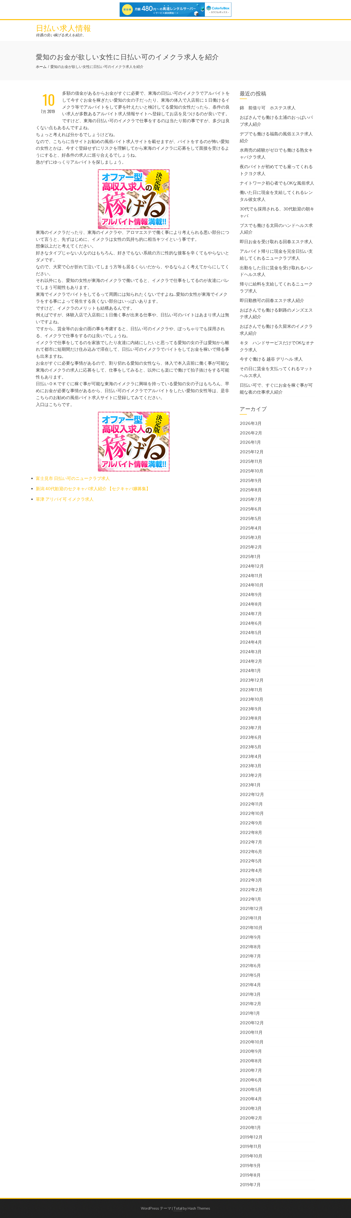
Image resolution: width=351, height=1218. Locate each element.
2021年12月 (251, 908)
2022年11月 (251, 804)
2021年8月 (250, 946)
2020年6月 (251, 1080)
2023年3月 (250, 765)
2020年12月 (252, 1023)
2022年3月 (251, 880)
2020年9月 (251, 1051)
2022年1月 (250, 899)
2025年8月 (251, 490)
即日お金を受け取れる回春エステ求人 (276, 241)
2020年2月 (251, 1118)
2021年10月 (251, 927)
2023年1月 (250, 785)
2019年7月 (250, 1184)
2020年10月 (252, 1042)
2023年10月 (251, 699)
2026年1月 (250, 442)
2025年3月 (250, 537)
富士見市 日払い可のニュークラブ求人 (73, 478)
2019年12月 (251, 1137)
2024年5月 (251, 632)
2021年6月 (250, 965)
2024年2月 (251, 661)
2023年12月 (252, 680)
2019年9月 (250, 1165)
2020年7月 (251, 1070)
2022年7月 (251, 842)
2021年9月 (250, 937)
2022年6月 (251, 851)
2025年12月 (252, 452)
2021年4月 (250, 985)
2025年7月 (251, 499)
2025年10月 (251, 471)
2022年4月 (251, 870)
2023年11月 (251, 689)
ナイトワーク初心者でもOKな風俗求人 (277, 183)
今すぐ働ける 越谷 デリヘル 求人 (271, 359)
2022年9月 (251, 823)
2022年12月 (252, 794)
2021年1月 (250, 1013)
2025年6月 (251, 509)
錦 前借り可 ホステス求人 (268, 107)
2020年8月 (251, 1061)
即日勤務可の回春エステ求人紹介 (272, 300)
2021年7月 (250, 956)
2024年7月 (251, 613)
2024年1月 (250, 670)
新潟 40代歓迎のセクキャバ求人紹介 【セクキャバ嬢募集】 (93, 488)
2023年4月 (251, 756)
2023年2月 (251, 775)
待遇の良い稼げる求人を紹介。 (61, 35)
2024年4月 (251, 642)
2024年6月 (251, 623)
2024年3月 (251, 651)
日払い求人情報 (63, 27)
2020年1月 (250, 1127)
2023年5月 (250, 747)
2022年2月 (251, 889)
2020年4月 (251, 1099)
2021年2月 (250, 1003)
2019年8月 (250, 1175)
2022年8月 (251, 832)
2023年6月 (251, 737)
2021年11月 (251, 918)
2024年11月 (251, 575)
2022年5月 (251, 861)
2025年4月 (251, 528)
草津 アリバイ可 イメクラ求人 (65, 499)
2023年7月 (251, 727)
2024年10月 (252, 585)
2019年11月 (250, 1146)
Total (177, 1208)
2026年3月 (251, 423)
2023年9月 (251, 709)
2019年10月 (251, 1156)
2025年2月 (251, 547)
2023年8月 (251, 718)
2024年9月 (251, 594)
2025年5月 (250, 518)
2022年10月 (252, 813)
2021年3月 (250, 994)
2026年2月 (251, 433)
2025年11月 (251, 461)
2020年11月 (251, 1032)
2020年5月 (251, 1089)
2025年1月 (250, 556)
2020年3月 (251, 1108)
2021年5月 (250, 975)
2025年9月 (251, 480)
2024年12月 (252, 566)
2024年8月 (251, 604)
